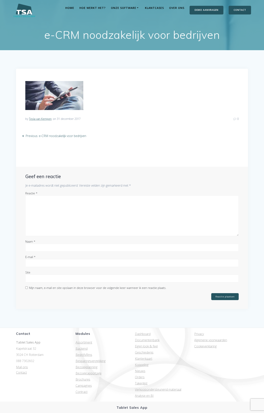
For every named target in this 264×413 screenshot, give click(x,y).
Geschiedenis (144, 352)
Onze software (123, 8)
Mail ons (22, 367)
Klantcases (154, 8)
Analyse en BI (144, 396)
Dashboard (143, 334)
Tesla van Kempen (40, 119)
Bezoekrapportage (88, 373)
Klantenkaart (143, 358)
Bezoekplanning (86, 367)
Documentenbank (147, 340)
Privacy (199, 334)
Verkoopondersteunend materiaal (158, 389)
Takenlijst (141, 383)
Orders (140, 377)
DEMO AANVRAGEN (206, 10)
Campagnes (84, 385)
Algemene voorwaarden (210, 340)
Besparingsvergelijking (91, 361)
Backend (82, 348)
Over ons (176, 8)
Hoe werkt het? (92, 8)
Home (69, 8)
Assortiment (84, 342)
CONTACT (240, 10)
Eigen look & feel (146, 346)
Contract (82, 392)
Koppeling (141, 365)
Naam (30, 241)
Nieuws (140, 371)
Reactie (31, 193)
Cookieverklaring (205, 346)
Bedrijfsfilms (84, 355)
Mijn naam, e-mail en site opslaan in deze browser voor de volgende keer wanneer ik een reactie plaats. (97, 288)
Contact (21, 372)
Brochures (83, 379)
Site (27, 272)
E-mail (30, 257)
